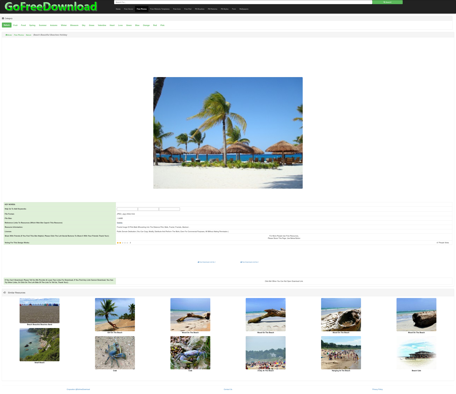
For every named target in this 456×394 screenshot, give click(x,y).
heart (112, 25)
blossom (74, 25)
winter (64, 25)
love (120, 25)
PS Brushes (199, 9)
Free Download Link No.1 (207, 262)
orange (146, 25)
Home (118, 9)
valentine (102, 25)
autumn (53, 25)
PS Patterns (212, 9)
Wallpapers (243, 9)
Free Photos (142, 9)
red (155, 25)
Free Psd (187, 9)
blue (137, 25)
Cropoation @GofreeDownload (78, 389)
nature (7, 25)
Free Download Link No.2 (250, 262)
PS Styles (224, 9)
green (129, 25)
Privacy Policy (377, 389)
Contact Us (228, 389)
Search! (388, 2)
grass (91, 25)
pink (162, 25)
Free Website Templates (160, 9)
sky (83, 25)
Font (234, 9)
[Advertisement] (228, 55)
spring (32, 25)
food (23, 25)
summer (43, 25)
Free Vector (128, 9)
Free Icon (177, 9)
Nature (28, 35)
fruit (15, 25)
